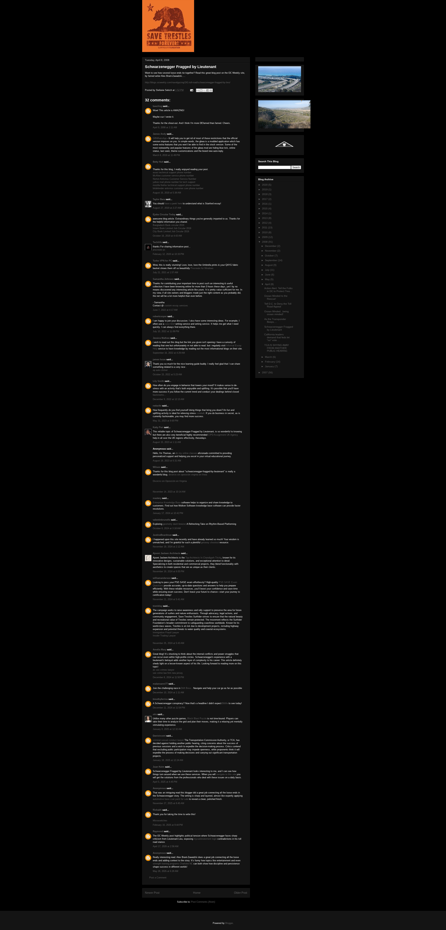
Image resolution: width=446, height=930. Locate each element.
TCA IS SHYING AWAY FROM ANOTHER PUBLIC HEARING (276, 348)
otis (155, 714)
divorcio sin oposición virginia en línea (188, 474)
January (270, 366)
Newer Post (152, 892)
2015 (265, 208)
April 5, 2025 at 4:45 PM (165, 781)
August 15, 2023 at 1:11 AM (167, 442)
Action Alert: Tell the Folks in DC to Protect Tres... (278, 290)
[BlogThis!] (201, 90)
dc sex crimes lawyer (163, 669)
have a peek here (173, 203)
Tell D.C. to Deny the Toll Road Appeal (277, 305)
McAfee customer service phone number (173, 175)
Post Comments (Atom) (203, 902)
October (270, 255)
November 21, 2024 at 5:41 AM (168, 599)
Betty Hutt (158, 161)
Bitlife (225, 703)
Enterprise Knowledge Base (167, 502)
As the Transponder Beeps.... (275, 320)
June (268, 274)
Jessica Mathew (161, 338)
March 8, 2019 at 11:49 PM (166, 155)
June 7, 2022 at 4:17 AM (165, 310)
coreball (200, 413)
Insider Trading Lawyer (164, 635)
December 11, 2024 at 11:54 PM (169, 707)
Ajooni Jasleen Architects (166, 553)
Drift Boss (186, 688)
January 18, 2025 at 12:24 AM (168, 760)
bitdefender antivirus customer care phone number (178, 188)
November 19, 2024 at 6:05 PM (168, 571)
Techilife (157, 242)
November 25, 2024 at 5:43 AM (168, 643)
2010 (265, 232)
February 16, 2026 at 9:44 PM (168, 825)
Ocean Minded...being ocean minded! (276, 313)
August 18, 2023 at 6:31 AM (167, 460)
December (271, 246)
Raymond (158, 831)
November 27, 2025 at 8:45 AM (168, 803)
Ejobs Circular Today (164, 214)
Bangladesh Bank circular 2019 (168, 225)
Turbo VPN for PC (162, 260)
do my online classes (186, 453)
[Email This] (197, 90)
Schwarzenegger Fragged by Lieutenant (278, 328)
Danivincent (159, 735)
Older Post (240, 892)
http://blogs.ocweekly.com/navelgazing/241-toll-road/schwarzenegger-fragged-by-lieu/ (187, 82)
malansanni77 (160, 683)
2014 (265, 213)
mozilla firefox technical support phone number (176, 185)
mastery (157, 498)
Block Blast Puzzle (197, 718)
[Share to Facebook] (207, 90)
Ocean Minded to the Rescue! (275, 297)
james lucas (159, 359)
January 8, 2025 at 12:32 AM (167, 729)
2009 (265, 237)
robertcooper (160, 316)
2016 (265, 203)
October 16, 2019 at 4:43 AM (167, 235)
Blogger (229, 923)
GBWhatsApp (160, 138)
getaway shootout (210, 542)
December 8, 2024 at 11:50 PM (168, 677)
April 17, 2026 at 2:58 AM (165, 846)
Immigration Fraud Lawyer (166, 632)
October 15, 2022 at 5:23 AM (167, 374)
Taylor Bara (159, 199)
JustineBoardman (162, 535)
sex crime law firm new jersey (168, 673)
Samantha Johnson (163, 279)
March (269, 357)
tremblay (157, 606)
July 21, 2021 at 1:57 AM (165, 272)
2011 (265, 227)
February (270, 361)
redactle (157, 405)
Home (197, 892)
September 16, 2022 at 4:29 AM (169, 353)
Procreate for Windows (202, 268)
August (269, 265)
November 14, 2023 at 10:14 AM (169, 491)
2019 (265, 189)
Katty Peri (158, 427)
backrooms (158, 395)
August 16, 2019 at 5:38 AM (167, 192)
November (271, 250)
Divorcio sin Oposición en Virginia (170, 481)
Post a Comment (157, 877)
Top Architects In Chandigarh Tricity (203, 557)
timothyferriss (160, 699)
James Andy (159, 134)
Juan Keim (158, 766)
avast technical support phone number (172, 172)
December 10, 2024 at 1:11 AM (168, 692)
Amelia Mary (159, 649)
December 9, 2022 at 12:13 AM (168, 399)
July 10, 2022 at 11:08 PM (166, 331)
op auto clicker (160, 370)
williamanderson (162, 578)
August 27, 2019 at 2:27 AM (167, 208)
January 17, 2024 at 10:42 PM (168, 513)
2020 (265, 184)
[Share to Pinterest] (211, 90)
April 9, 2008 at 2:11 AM (165, 127)
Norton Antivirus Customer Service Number (174, 179)
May (267, 279)
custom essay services (176, 305)
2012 (265, 222)
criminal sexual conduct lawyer (168, 740)
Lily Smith (158, 381)
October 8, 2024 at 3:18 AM (167, 528)
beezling (157, 106)
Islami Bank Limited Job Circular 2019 (172, 228)
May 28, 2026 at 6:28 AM (165, 871)
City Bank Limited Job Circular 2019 (171, 231)
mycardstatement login (205, 839)
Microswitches (160, 820)
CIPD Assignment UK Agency (223, 435)
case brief (170, 324)
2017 (265, 199)
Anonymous (159, 788)
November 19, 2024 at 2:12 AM (168, 546)
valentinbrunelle (161, 519)
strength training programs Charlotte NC (173, 863)
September (271, 260)
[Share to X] (204, 90)
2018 (265, 194)
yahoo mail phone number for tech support (174, 182)
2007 (265, 372)
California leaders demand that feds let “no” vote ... (277, 337)
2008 (265, 241)
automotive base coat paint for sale (170, 799)
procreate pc (159, 249)
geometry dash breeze (174, 524)
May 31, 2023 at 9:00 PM (165, 420)
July (267, 269)
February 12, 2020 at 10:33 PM (168, 254)
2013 (265, 218)
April (268, 284)
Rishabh (157, 810)
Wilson (156, 467)
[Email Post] (191, 90)
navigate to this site (226, 774)
